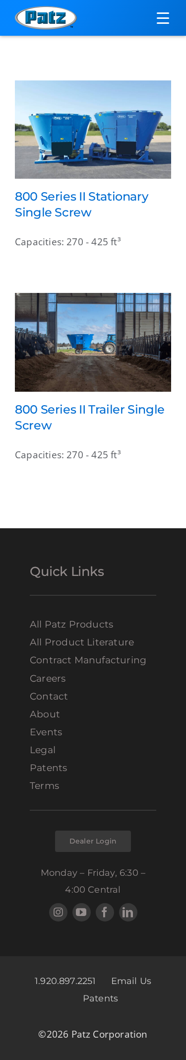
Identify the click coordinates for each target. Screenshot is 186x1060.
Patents (100, 998)
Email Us (131, 981)
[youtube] (81, 912)
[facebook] (105, 912)
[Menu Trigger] (163, 17)
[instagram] (58, 912)
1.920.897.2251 (65, 981)
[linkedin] (128, 912)
